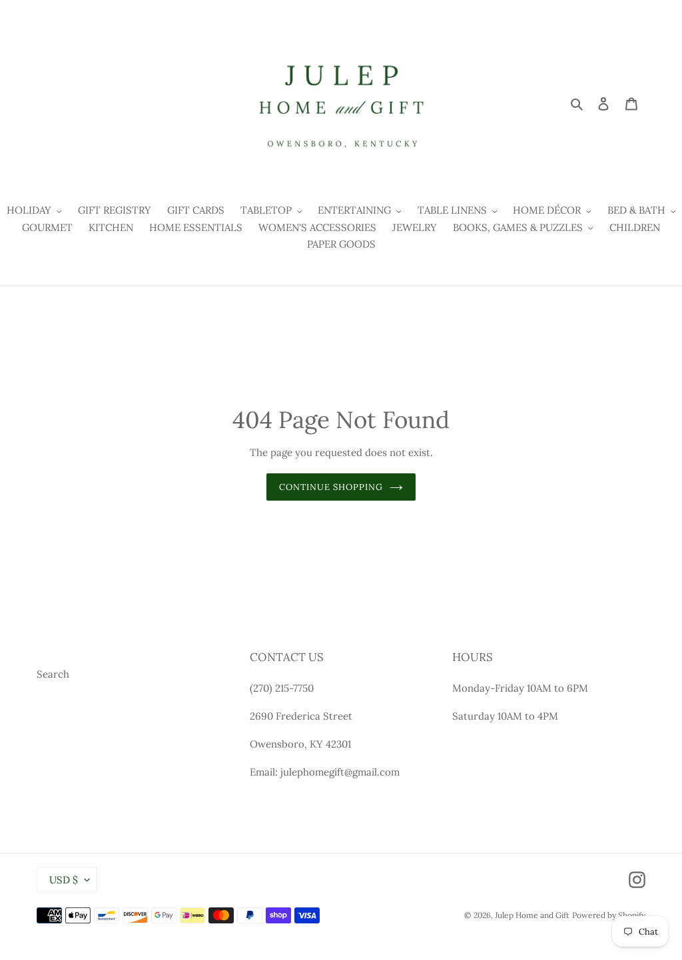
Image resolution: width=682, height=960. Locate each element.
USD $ (63, 879)
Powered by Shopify (608, 915)
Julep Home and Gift (532, 915)
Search (53, 674)
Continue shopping (331, 487)
